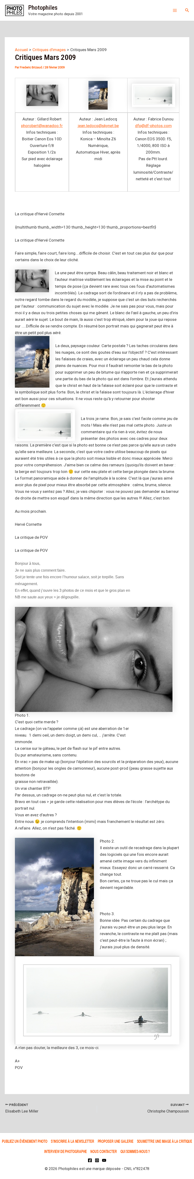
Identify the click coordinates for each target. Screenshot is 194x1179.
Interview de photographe (65, 1151)
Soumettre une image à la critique (164, 1141)
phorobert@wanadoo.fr (42, 125)
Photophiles (42, 7)
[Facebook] (90, 1160)
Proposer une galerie (115, 1141)
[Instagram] (97, 1160)
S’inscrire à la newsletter (72, 1141)
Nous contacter (103, 1151)
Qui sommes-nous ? (135, 1151)
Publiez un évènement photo (24, 1141)
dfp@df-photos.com (153, 125)
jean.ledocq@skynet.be (98, 125)
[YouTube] (104, 1160)
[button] (187, 10)
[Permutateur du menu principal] (174, 10)
